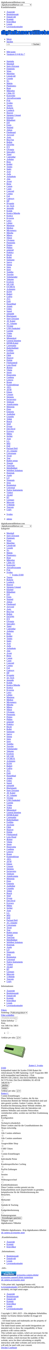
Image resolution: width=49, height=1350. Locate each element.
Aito (8, 651)
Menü (9, 39)
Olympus (10, 712)
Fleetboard (11, 604)
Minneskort (11, 810)
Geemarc (10, 972)
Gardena (10, 849)
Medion (10, 700)
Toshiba (10, 744)
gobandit (10, 785)
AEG (9, 859)
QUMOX (11, 758)
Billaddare (11, 592)
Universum (11, 925)
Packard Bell (12, 920)
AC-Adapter (12, 923)
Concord (10, 663)
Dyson (9, 898)
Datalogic (11, 538)
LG (8, 913)
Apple (9, 947)
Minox (9, 707)
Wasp (9, 540)
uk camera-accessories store (13, 1232)
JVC (8, 771)
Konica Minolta (13, 685)
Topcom (10, 979)
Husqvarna (11, 847)
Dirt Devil (11, 901)
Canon (9, 658)
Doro (9, 881)
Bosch (9, 893)
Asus (9, 910)
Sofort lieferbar (8, 1021)
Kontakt (10, 19)
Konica (10, 687)
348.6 (7, 1025)
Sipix (9, 739)
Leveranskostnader (15, 26)
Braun (9, 854)
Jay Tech (10, 678)
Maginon (10, 697)
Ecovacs (10, 903)
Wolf (9, 896)
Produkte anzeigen (9, 1018)
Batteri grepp (12, 932)
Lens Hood (11, 837)
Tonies (9, 638)
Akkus (9, 602)
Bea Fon (10, 611)
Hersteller (5, 1028)
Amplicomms (12, 876)
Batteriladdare (13, 820)
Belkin (9, 614)
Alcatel (10, 967)
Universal (11, 959)
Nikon (9, 709)
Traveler (10, 746)
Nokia (9, 807)
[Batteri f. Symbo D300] (15, 1065)
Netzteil (10, 599)
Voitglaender (12, 749)
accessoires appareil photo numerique (17, 1277)
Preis (3, 1023)
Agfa (9, 646)
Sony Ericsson (13, 790)
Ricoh (9, 727)
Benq (9, 656)
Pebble (9, 832)
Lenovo (10, 852)
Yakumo (10, 751)
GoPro (9, 768)
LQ (8, 949)
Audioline (11, 886)
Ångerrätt (11, 12)
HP (8, 673)
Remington (11, 957)
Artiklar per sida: (8, 1037)
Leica (9, 692)
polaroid (10, 722)
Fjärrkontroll (12, 834)
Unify (9, 981)
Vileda (9, 842)
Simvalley (11, 624)
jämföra (5, 1085)
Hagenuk (10, 945)
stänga (9, 519)
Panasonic (11, 714)
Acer (9, 643)
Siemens (10, 869)
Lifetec (10, 695)
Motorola (10, 878)
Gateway (10, 670)
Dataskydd (11, 17)
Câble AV (11, 562)
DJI (8, 594)
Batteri (9, 766)
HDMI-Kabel (12, 815)
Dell (8, 918)
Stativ (9, 641)
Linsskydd (11, 545)
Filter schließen (7, 1015)
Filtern (4, 1010)
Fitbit (9, 827)
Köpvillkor (11, 22)
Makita (10, 553)
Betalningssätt (13, 14)
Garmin (10, 803)
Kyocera (10, 690)
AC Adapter (12, 795)
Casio (9, 660)
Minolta (10, 705)
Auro (9, 609)
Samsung (10, 731)
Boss (9, 633)
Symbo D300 (18, 575)
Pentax (9, 717)
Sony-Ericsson (13, 535)
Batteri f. (5, 1093)
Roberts (10, 580)
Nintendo (11, 952)
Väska (9, 805)
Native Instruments (15, 962)
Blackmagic (12, 788)
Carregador (11, 817)
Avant (9, 653)
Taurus (9, 577)
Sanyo (9, 734)
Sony (9, 741)
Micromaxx (11, 702)
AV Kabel (11, 793)
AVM (9, 861)
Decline (4, 1347)
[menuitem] (27, 12)
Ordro (9, 780)
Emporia (10, 883)
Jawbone (10, 825)
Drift (9, 773)
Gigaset (10, 866)
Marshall (10, 533)
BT (8, 969)
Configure (12, 1347)
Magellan (11, 543)
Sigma (9, 736)
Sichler (10, 908)
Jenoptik (10, 680)
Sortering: (5, 1012)
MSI (8, 915)
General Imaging (14, 812)
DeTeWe (10, 616)
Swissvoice (11, 871)
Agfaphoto (11, 648)
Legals (9, 24)
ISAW (9, 763)
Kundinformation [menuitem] (12, 17)
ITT (8, 619)
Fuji (8, 668)
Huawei (10, 829)
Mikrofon (11, 560)
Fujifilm (10, 822)
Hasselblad (11, 776)
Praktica (10, 724)
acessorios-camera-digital (27, 1275)
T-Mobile (11, 976)
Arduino (10, 631)
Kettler (9, 636)
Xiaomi (10, 935)
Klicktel (10, 589)
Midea (9, 905)
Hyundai (10, 675)
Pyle (8, 570)
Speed (9, 783)
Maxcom (10, 974)
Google (10, 548)
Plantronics (11, 555)
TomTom (10, 937)
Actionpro (11, 761)
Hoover (10, 584)
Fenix (9, 597)
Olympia (10, 621)
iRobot (9, 839)
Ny (8, 550)
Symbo (10, 572)
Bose (9, 558)
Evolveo (10, 754)
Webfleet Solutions (15, 942)
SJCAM (10, 756)
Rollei (9, 729)
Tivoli (9, 927)
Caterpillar (11, 629)
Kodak (9, 682)
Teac (9, 930)
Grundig (10, 888)
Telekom (10, 874)
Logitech (10, 582)
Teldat (9, 891)
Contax (10, 665)
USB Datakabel (13, 800)
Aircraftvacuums (14, 567)
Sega (9, 954)
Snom (9, 844)
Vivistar (10, 798)
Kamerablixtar (13, 856)
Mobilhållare (12, 940)
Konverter (11, 565)
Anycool (10, 607)
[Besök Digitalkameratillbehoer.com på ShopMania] (8, 1275)
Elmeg (9, 864)
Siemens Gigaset (14, 587)
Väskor (10, 964)
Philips (9, 719)
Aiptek (9, 778)
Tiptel (9, 626)
